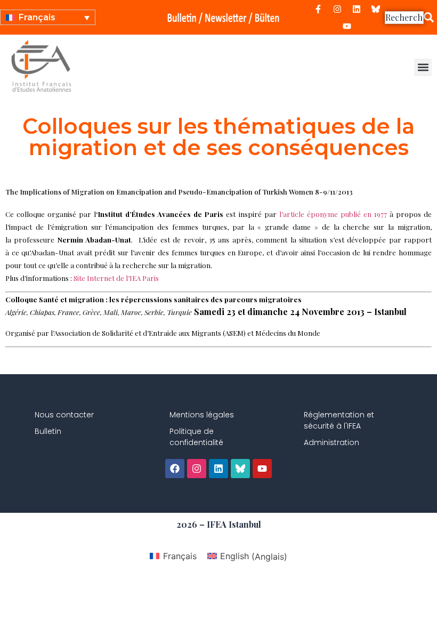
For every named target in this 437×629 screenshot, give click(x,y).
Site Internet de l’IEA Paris (116, 278)
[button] (423, 67)
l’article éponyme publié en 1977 (333, 214)
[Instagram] (337, 9)
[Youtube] (346, 26)
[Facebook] (174, 468)
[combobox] (404, 17)
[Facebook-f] (318, 9)
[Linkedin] (356, 9)
